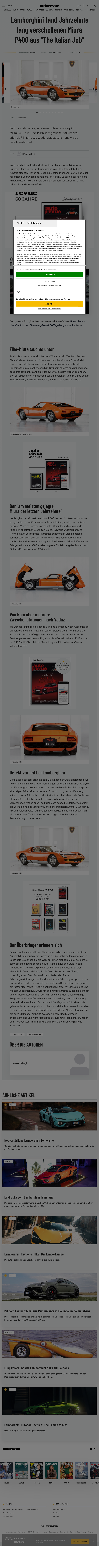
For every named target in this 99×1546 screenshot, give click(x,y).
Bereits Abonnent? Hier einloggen (49, 309)
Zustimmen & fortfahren (49, 274)
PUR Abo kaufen (49, 304)
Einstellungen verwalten (49, 281)
